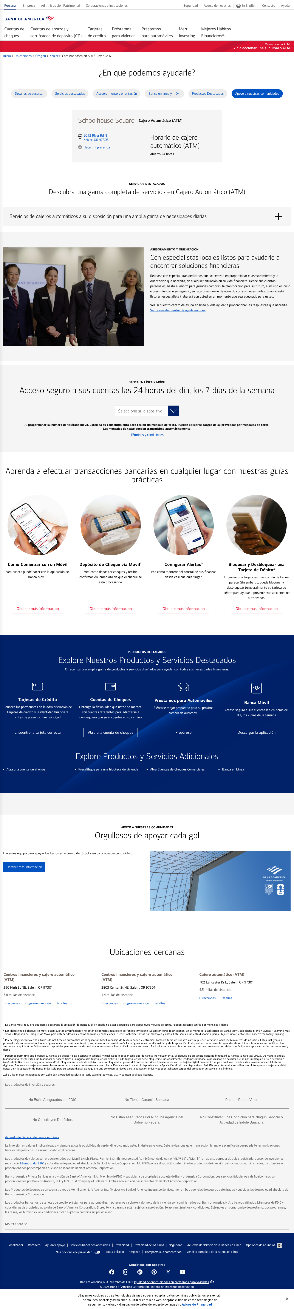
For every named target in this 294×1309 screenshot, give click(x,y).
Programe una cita (38, 1003)
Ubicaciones (23, 56)
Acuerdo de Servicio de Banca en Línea (32, 1137)
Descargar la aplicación (256, 732)
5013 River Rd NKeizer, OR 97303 (96, 137)
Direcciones (11, 1003)
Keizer (54, 56)
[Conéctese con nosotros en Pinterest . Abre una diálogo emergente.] (154, 1272)
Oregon (41, 56)
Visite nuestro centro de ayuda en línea (178, 310)
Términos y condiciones (147, 435)
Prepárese (183, 732)
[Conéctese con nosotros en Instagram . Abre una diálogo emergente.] (125, 1272)
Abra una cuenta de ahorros (25, 769)
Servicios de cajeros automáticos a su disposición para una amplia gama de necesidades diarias (147, 216)
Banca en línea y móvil (164, 93)
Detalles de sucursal (29, 93)
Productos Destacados (208, 93)
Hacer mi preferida (97, 147)
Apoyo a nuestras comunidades (257, 93)
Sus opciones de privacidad (74, 1252)
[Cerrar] (287, 1298)
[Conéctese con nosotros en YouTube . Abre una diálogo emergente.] (182, 1272)
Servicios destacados (70, 93)
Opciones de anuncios (261, 1245)
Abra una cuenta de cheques (110, 732)
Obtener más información (38, 608)
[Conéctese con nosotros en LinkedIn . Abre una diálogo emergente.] (139, 1272)
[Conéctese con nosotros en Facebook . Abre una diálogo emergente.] (111, 1272)
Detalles (61, 1003)
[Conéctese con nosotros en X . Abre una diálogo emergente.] (168, 1272)
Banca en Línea (233, 769)
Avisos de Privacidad (197, 1304)
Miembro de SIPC (32, 1163)
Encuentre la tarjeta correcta (37, 732)
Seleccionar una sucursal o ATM (263, 48)
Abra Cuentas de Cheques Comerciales (177, 769)
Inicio (7, 56)
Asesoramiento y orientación (116, 93)
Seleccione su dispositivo (140, 411)
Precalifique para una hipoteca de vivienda (108, 769)
